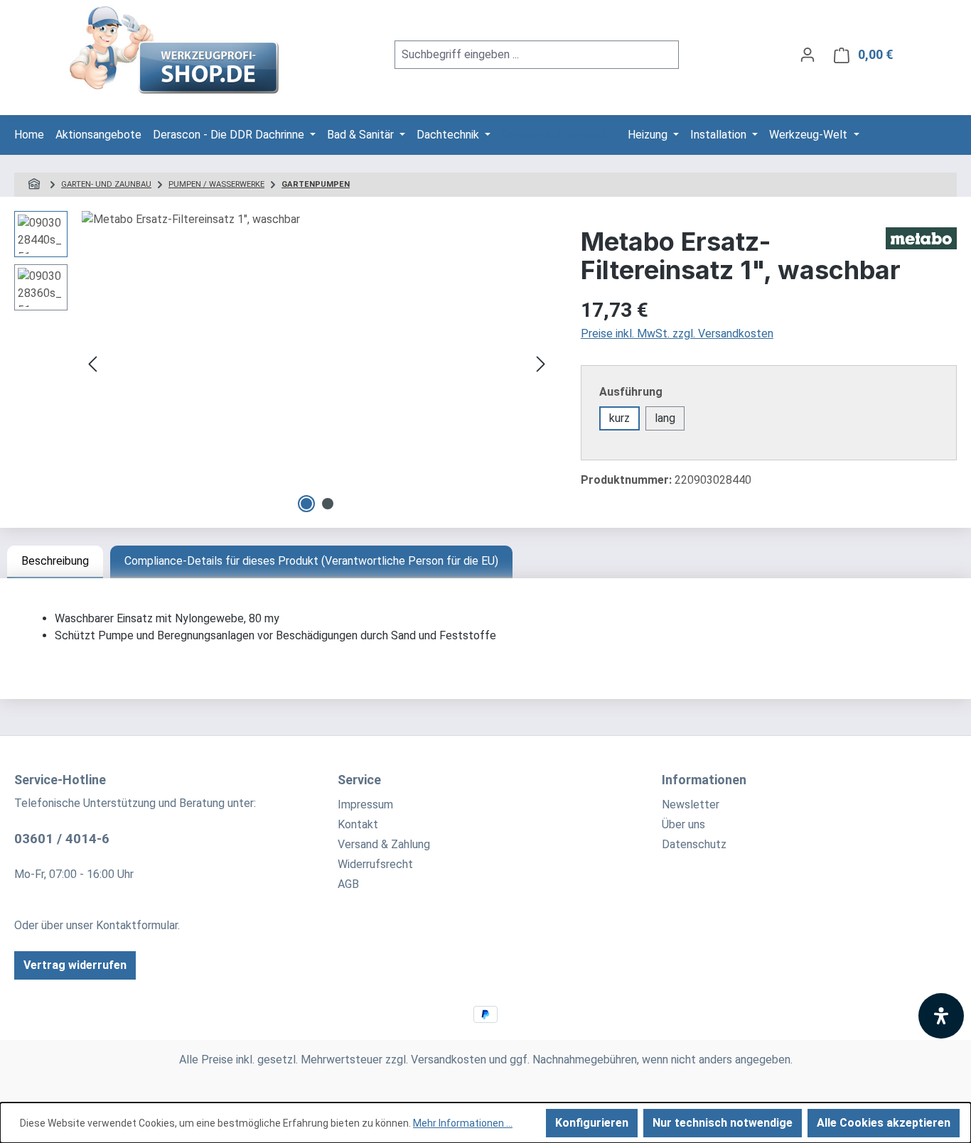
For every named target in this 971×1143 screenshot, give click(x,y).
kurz (619, 418)
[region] (283, 363)
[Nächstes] (541, 364)
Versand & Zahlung (384, 844)
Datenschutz (694, 844)
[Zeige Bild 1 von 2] (306, 503)
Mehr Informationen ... (463, 1123)
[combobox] (520, 54)
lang (665, 418)
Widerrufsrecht (375, 864)
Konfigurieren (591, 1123)
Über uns (683, 824)
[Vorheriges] (92, 364)
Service (359, 779)
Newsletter (690, 804)
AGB (348, 884)
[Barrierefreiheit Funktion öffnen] (941, 1016)
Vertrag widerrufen (75, 965)
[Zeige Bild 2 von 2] (327, 503)
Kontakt (358, 824)
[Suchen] (662, 54)
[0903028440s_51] (317, 363)
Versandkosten (448, 1059)
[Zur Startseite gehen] (175, 52)
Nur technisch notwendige (723, 1123)
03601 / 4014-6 (61, 838)
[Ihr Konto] (807, 54)
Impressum (365, 804)
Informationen (704, 779)
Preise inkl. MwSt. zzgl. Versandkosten (677, 333)
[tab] (55, 562)
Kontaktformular (137, 925)
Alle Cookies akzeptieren (883, 1123)
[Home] (36, 184)
